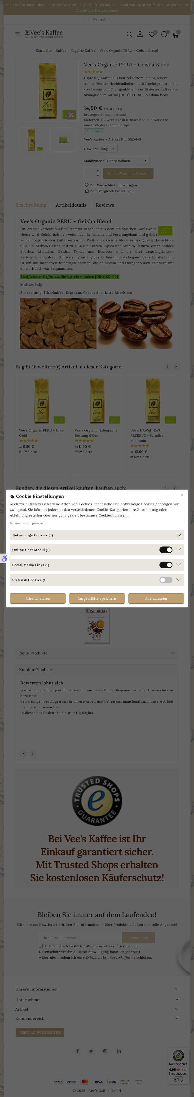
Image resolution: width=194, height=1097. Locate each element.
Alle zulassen (156, 598)
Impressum (36, 523)
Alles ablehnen (38, 598)
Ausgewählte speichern (97, 598)
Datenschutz (18, 523)
